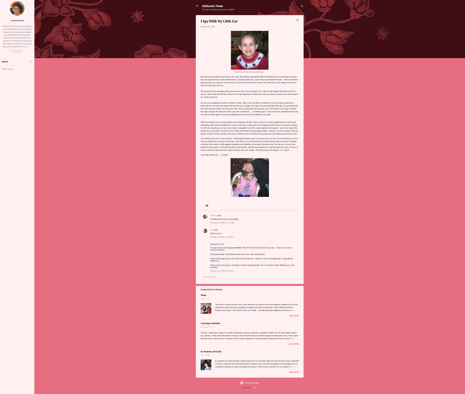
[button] (297, 21)
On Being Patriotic (210, 323)
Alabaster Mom (212, 6)
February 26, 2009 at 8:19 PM (221, 271)
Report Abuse (8, 69)
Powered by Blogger (251, 383)
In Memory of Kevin (211, 351)
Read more (294, 316)
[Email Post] (206, 206)
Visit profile (17, 51)
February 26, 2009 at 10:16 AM (222, 223)
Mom (203, 295)
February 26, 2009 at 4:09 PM (221, 237)
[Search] (302, 6)
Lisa (212, 230)
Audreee (213, 215)
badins (255, 387)
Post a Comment (210, 277)
